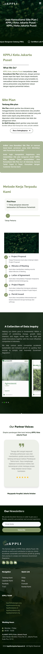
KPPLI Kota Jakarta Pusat (12, 72)
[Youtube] (15, 562)
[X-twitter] (7, 562)
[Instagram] (11, 562)
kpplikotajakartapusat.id (16, 646)
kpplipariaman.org (13, 613)
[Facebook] (3, 562)
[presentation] (2, 402)
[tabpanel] (16, 379)
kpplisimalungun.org (14, 603)
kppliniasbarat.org (13, 605)
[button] (40, 3)
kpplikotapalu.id (12, 608)
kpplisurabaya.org (13, 610)
